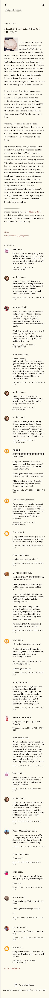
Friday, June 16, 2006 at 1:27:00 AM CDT (28, 765)
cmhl (15, 640)
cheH (15, 872)
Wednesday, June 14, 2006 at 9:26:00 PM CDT (24, 441)
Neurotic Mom (20, 717)
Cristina (16, 532)
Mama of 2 (18, 307)
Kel (14, 450)
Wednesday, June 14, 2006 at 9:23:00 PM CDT (24, 409)
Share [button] (6, 232)
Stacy (15, 947)
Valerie (16, 249)
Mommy (17, 897)
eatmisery (17, 927)
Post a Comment (12, 969)
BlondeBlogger (20, 573)
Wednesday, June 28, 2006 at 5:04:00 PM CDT (24, 961)
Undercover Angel (21, 500)
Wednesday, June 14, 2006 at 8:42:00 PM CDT (24, 346)
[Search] (43, 4)
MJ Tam (16, 277)
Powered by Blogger (27, 985)
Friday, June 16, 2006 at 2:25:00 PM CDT (29, 846)
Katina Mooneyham (22, 831)
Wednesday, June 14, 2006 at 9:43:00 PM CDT (24, 524)
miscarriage (14, 236)
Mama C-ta (34, 212)
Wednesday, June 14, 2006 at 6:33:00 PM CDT (24, 268)
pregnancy (24, 236)
